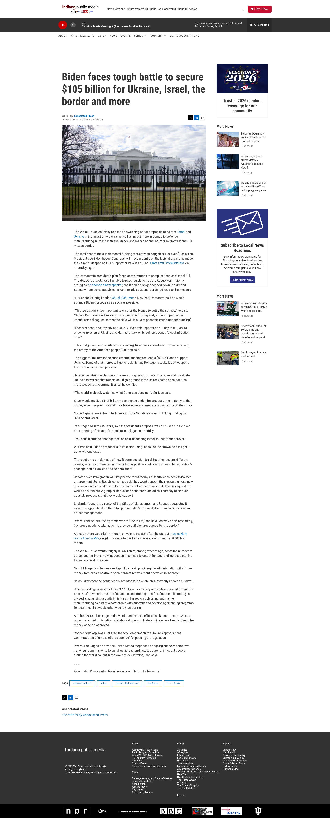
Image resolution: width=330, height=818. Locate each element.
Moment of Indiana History (191, 766)
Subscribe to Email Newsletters (149, 766)
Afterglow (182, 752)
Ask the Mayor (140, 787)
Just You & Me (185, 763)
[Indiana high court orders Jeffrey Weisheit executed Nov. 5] (228, 161)
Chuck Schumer (123, 298)
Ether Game (183, 755)
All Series (182, 750)
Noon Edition (139, 784)
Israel (181, 232)
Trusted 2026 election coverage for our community (242, 106)
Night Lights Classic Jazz (190, 777)
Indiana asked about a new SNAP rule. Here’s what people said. (254, 307)
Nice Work (182, 774)
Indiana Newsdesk (142, 781)
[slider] (78, 25)
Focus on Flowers (186, 758)
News (113, 35)
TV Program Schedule (144, 758)
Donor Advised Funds (234, 763)
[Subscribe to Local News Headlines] (242, 223)
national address (82, 683)
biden (104, 683)
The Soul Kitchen (186, 788)
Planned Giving (231, 769)
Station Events (140, 763)
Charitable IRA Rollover (235, 760)
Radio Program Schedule (145, 752)
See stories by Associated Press (85, 715)
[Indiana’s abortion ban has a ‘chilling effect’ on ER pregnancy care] (228, 188)
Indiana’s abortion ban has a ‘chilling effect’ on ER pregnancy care (253, 186)
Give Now (261, 9)
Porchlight (182, 782)
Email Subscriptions (184, 35)
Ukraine (79, 236)
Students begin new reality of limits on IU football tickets (253, 137)
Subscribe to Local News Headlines (242, 248)
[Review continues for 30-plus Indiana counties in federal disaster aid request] (228, 331)
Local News (173, 683)
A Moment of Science (189, 769)
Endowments (230, 766)
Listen (101, 35)
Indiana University (97, 766)
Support (157, 35)
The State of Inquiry (188, 785)
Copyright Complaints (75, 769)
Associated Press (84, 116)
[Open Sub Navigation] (145, 35)
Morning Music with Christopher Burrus (198, 771)
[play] (62, 25)
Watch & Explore (82, 35)
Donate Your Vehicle (234, 758)
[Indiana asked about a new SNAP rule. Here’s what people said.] (228, 308)
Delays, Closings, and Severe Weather (152, 778)
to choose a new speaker (105, 285)
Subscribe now (242, 280)
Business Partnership (234, 755)
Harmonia (182, 760)
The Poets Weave (186, 780)
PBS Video (137, 760)
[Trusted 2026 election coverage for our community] (242, 78)
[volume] (73, 25)
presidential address (127, 683)
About (62, 35)
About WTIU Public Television (147, 755)
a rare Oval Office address (167, 263)
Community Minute (142, 792)
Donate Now (229, 750)
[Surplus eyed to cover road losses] (228, 358)
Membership (229, 752)
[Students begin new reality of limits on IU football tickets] (228, 139)
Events (126, 35)
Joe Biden (152, 683)
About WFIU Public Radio (145, 750)
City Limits (137, 789)
